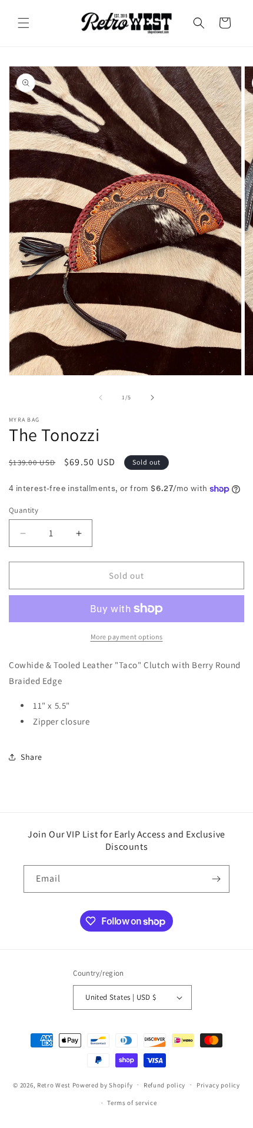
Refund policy (164, 1085)
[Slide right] (152, 398)
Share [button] (31, 757)
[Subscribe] (216, 879)
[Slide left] (101, 398)
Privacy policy (218, 1085)
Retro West (54, 1084)
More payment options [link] (127, 636)
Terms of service (132, 1103)
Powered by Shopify (102, 1084)
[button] (23, 23)
